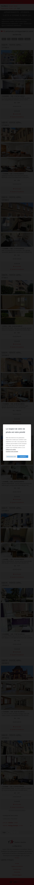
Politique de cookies (11, 449)
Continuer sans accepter (12, 451)
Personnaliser (11, 456)
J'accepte (23, 456)
